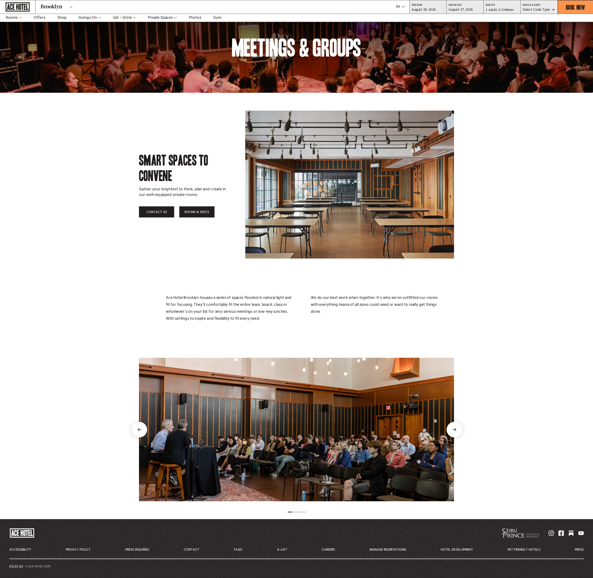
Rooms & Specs (197, 212)
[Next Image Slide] (454, 429)
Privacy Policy (78, 549)
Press (579, 549)
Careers (328, 549)
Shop (61, 17)
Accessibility (20, 549)
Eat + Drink (122, 17)
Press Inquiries (137, 549)
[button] (428, 9)
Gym (217, 17)
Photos (195, 17)
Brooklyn (51, 7)
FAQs (238, 549)
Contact (191, 549)
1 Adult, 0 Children (499, 11)
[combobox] (539, 10)
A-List (282, 549)
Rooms (12, 17)
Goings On (88, 17)
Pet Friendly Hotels (524, 549)
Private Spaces (160, 17)
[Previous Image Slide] (139, 429)
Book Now (575, 7)
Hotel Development (457, 549)
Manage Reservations (388, 549)
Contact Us (156, 212)
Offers (39, 17)
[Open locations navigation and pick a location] (71, 7)
